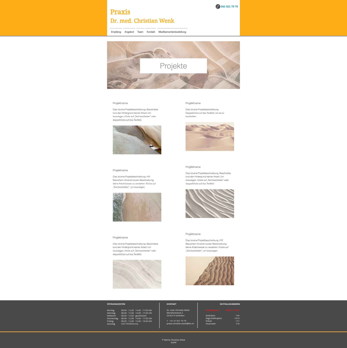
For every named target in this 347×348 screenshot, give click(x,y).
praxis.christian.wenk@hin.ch (180, 323)
